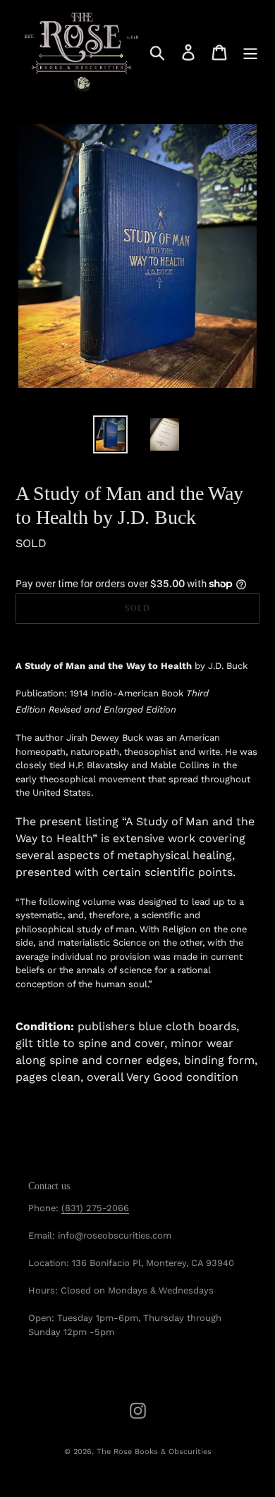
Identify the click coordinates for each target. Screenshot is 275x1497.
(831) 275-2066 (95, 1208)
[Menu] (250, 52)
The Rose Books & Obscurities (154, 1451)
